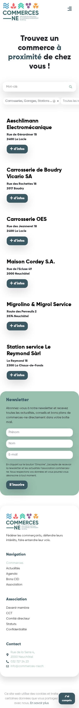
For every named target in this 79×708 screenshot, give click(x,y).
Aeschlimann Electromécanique (29, 124)
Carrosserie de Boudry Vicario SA (34, 173)
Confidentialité (16, 629)
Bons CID (12, 579)
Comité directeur (18, 618)
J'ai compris (67, 698)
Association (14, 584)
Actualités (13, 568)
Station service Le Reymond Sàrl (29, 350)
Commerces (14, 563)
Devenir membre (17, 607)
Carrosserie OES (27, 219)
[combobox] (31, 101)
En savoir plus (39, 703)
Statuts (11, 624)
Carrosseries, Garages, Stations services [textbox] (32, 101)
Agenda (11, 573)
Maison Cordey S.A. (31, 262)
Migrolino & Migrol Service (39, 304)
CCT (9, 613)
